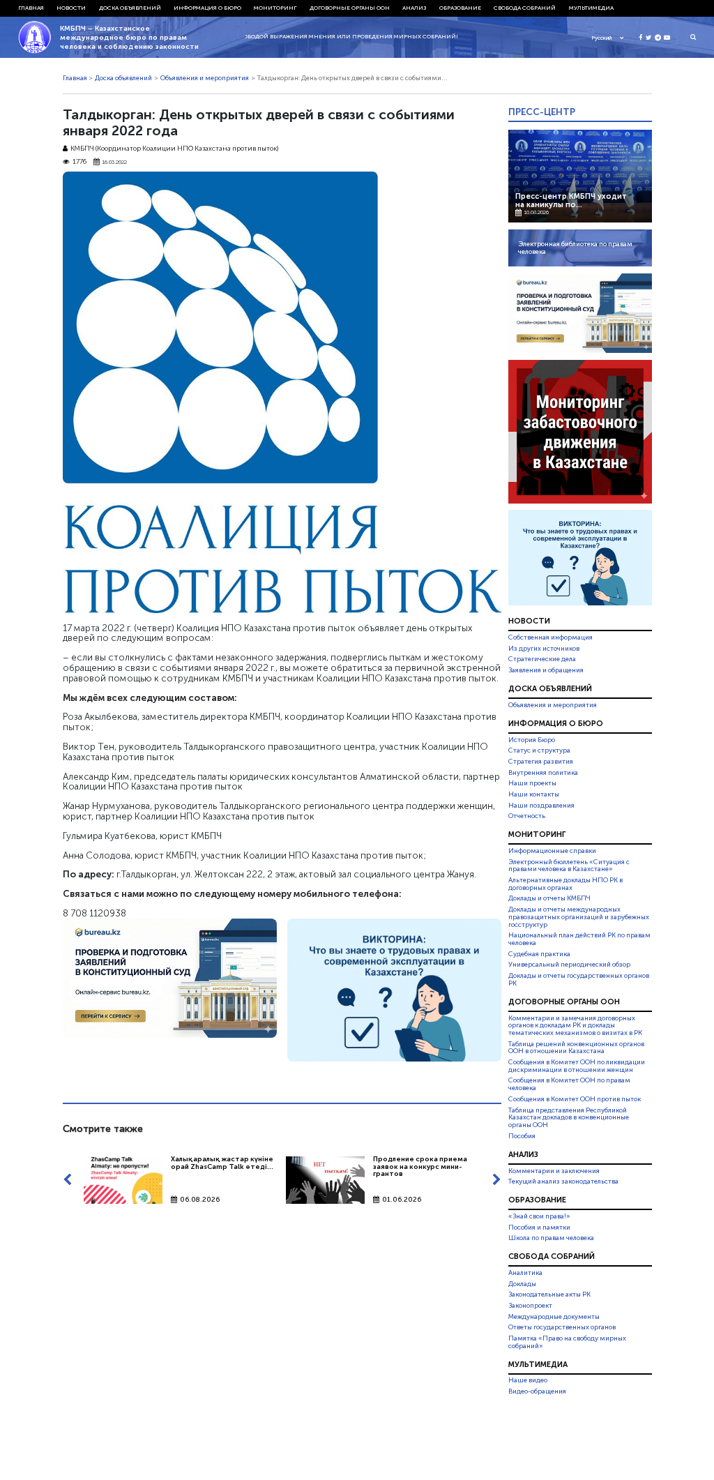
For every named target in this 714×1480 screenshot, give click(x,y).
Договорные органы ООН (350, 7)
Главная (31, 7)
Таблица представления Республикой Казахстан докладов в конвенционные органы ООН (568, 1118)
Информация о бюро (207, 7)
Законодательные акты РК (549, 1294)
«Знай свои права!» (539, 1216)
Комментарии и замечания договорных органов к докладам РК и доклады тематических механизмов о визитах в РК (575, 1026)
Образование (460, 7)
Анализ (414, 7)
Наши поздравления (541, 805)
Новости (71, 7)
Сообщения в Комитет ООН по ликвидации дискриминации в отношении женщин (576, 1066)
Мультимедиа (591, 7)
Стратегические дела (542, 659)
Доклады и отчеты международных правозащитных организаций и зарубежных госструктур (578, 917)
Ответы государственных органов (562, 1327)
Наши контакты (533, 794)
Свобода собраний (525, 7)
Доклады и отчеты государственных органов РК (578, 980)
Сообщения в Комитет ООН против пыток (574, 1099)
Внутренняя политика (543, 773)
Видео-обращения (537, 1391)
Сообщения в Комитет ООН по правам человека (569, 1085)
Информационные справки (552, 851)
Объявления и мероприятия (204, 78)
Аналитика (525, 1273)
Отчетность (526, 816)
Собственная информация (550, 637)
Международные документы (554, 1317)
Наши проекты (532, 783)
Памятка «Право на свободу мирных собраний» (567, 1342)
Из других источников (543, 648)
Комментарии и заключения (554, 1171)
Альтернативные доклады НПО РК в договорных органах (565, 884)
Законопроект (530, 1305)
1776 (79, 162)
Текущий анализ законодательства (563, 1181)
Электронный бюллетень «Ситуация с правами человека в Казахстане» (569, 866)
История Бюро (531, 740)
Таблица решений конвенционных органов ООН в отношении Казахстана (576, 1048)
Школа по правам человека (551, 1238)
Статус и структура (539, 750)
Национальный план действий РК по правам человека (579, 939)
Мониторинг (275, 7)
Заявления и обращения (546, 670)
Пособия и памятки (539, 1227)
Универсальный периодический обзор (569, 964)
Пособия (522, 1136)
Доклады (522, 1284)
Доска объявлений (130, 7)
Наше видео (527, 1381)
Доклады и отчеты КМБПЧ (549, 898)
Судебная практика (539, 954)
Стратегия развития (540, 761)
